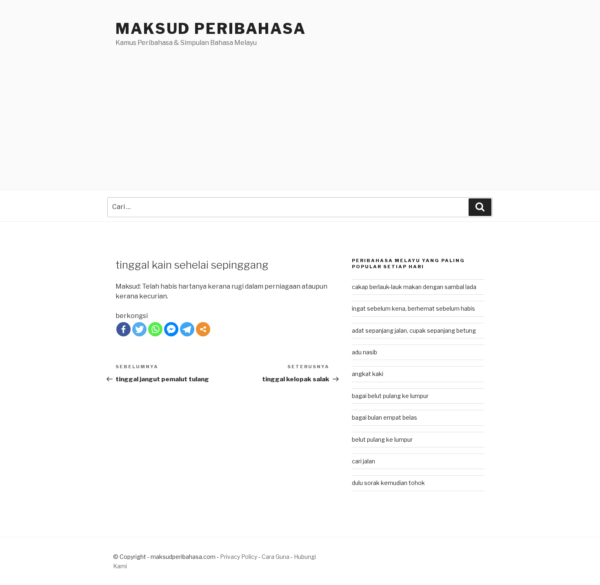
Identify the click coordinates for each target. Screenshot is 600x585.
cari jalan (363, 461)
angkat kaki (367, 373)
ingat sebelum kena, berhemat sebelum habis (413, 308)
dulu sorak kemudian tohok (388, 482)
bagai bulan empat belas (384, 417)
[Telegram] (187, 329)
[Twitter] (139, 329)
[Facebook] (123, 329)
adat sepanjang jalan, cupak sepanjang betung (414, 330)
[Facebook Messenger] (171, 329)
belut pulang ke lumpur (382, 439)
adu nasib (364, 352)
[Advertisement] (300, 109)
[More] (203, 329)
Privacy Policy (238, 556)
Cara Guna (276, 556)
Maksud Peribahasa (211, 29)
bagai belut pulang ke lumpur (390, 395)
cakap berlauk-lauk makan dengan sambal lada (414, 286)
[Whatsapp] (155, 329)
